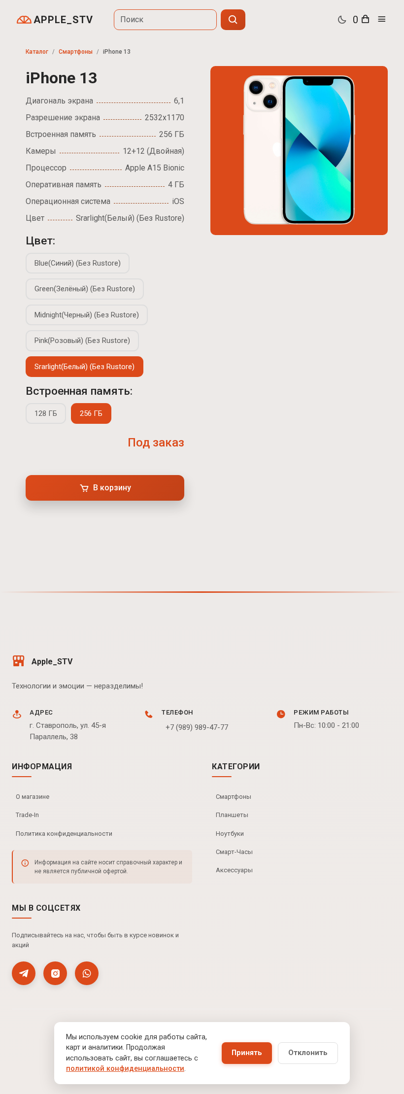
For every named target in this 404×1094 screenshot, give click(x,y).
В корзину (112, 487)
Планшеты (232, 815)
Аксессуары (234, 870)
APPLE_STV (63, 20)
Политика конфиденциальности (64, 833)
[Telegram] (23, 973)
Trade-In (27, 815)
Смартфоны (76, 51)
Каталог (37, 51)
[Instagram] (55, 973)
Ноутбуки (230, 833)
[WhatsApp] (87, 973)
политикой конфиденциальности (125, 1068)
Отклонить (308, 1053)
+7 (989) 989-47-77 (197, 727)
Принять (247, 1053)
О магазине (32, 796)
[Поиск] (233, 19)
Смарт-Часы (234, 851)
